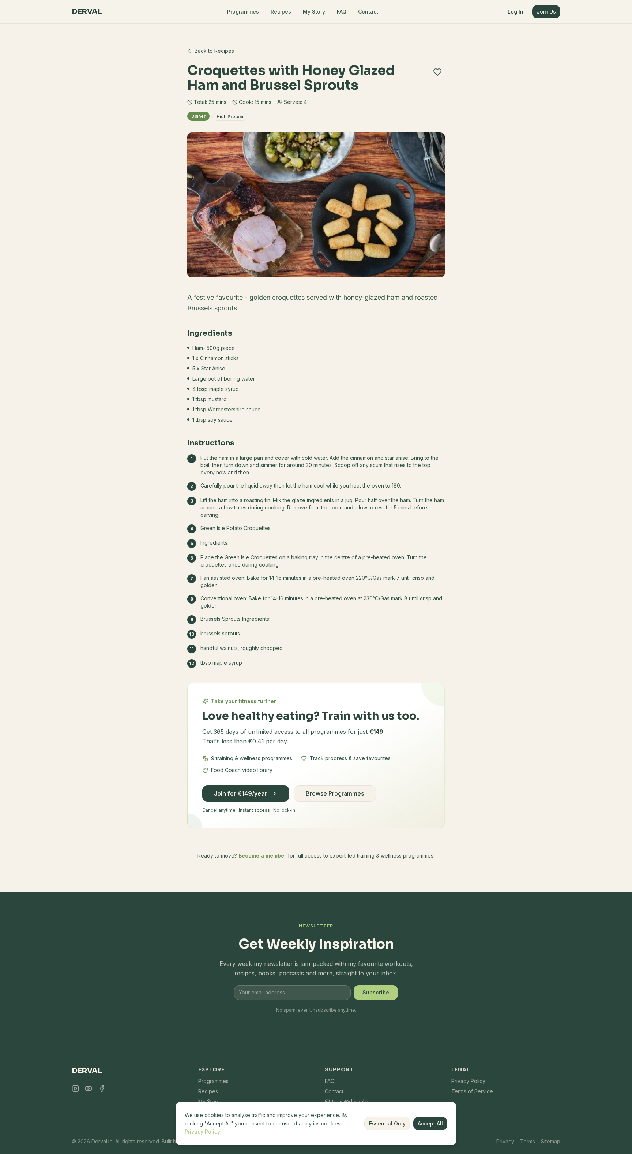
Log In (515, 11)
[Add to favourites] (437, 72)
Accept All (430, 1123)
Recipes (281, 11)
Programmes (243, 11)
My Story (314, 11)
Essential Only (387, 1123)
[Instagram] (75, 1088)
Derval (87, 11)
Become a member (262, 855)
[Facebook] (101, 1088)
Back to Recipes (214, 51)
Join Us (546, 11)
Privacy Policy (468, 1081)
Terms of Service (472, 1091)
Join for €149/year (240, 793)
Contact (368, 11)
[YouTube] (88, 1088)
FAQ (341, 11)
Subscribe (375, 992)
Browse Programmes (335, 793)
